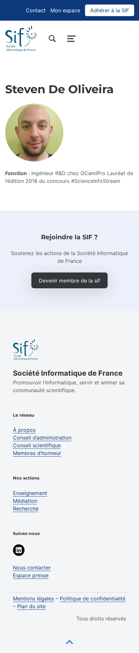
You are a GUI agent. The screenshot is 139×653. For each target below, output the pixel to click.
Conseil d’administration (42, 437)
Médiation (25, 501)
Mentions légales (33, 598)
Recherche (25, 508)
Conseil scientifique (37, 445)
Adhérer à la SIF (109, 10)
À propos (24, 430)
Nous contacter (32, 567)
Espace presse (30, 575)
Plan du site (31, 606)
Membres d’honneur (37, 453)
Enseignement (30, 493)
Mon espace (65, 10)
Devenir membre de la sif (69, 280)
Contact (36, 10)
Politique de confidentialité (92, 598)
